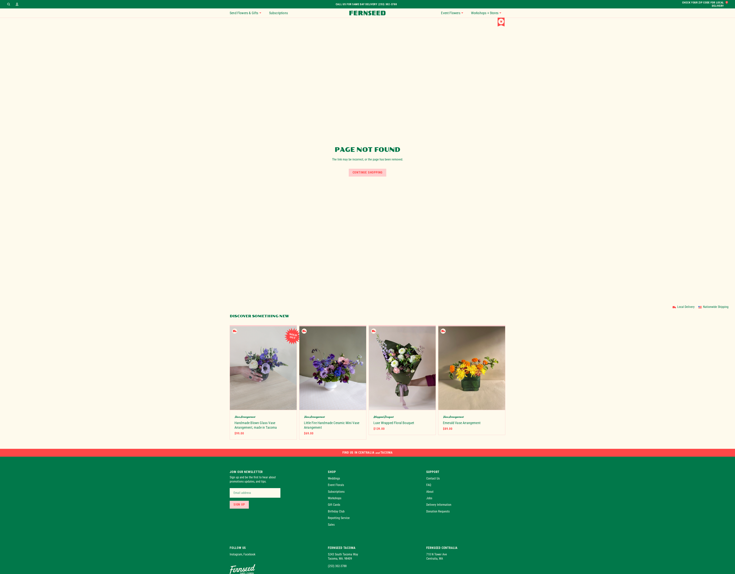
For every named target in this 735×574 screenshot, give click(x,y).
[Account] (17, 4)
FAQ (428, 485)
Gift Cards (334, 505)
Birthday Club (336, 511)
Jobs (429, 498)
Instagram (236, 554)
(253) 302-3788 (337, 566)
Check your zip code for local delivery (703, 4)
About (430, 491)
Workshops (334, 498)
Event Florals (336, 485)
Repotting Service (339, 518)
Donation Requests (438, 511)
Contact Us (433, 478)
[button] (454, 13)
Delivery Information (438, 505)
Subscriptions (336, 491)
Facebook (249, 554)
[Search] (8, 4)
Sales (331, 524)
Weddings (334, 478)
